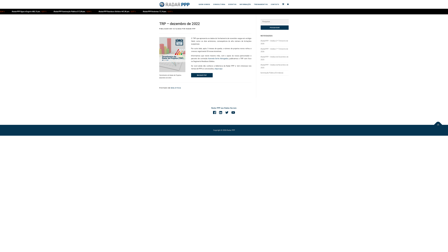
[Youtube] (233, 112)
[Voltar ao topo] (438, 125)
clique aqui (218, 69)
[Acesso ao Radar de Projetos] (287, 4)
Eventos (232, 4)
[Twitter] (226, 112)
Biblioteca (176, 88)
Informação (245, 4)
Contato (275, 4)
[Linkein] (220, 112)
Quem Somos (204, 4)
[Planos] (283, 4)
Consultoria (219, 4)
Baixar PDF (202, 75)
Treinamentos (261, 4)
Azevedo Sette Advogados (218, 59)
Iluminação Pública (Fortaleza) (272, 73)
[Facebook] (214, 112)
